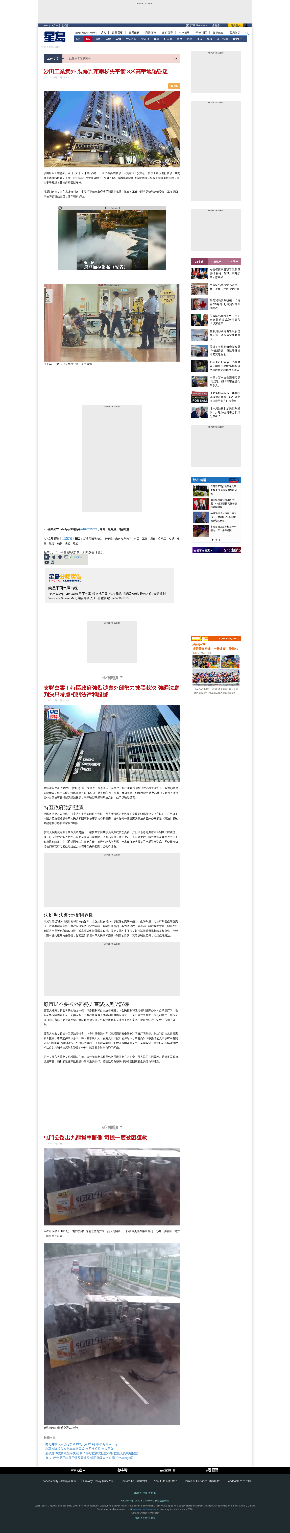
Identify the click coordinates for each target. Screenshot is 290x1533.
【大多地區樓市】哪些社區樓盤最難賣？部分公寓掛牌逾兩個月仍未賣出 (225, 397)
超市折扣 (222, 39)
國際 (98, 39)
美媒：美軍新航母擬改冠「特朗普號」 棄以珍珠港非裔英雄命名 (225, 350)
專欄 (209, 39)
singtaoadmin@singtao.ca (145, 1509)
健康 (199, 39)
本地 (118, 39)
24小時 (199, 262)
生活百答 (131, 39)
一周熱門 (216, 262)
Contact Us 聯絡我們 (133, 1481)
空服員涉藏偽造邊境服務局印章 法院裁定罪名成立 (225, 335)
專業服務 (134, 32)
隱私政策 (108, 1481)
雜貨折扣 (237, 39)
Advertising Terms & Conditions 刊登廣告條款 (145, 1500)
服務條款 (214, 1481)
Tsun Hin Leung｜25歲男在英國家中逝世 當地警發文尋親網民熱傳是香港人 (225, 366)
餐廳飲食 (218, 32)
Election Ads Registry (145, 1492)
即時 (88, 39)
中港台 (145, 39)
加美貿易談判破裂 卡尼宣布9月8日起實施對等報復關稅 (225, 304)
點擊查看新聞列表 (80, 58)
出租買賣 (167, 32)
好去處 (168, 39)
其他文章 (53, 58)
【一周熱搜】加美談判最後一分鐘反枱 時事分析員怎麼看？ (225, 412)
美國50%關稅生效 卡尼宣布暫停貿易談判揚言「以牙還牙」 (225, 319)
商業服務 (150, 32)
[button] (247, 34)
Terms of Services (196, 1481)
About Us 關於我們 (166, 1481)
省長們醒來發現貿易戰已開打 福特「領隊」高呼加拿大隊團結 (225, 273)
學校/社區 (201, 32)
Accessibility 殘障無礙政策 (59, 1481)
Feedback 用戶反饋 (239, 1481)
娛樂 (156, 39)
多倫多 (216, 25)
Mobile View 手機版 (145, 1517)
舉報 (175, 86)
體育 (179, 39)
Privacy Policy (92, 1481)
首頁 (78, 39)
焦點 (108, 39)
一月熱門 (232, 262)
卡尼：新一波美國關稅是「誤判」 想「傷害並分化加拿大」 (225, 381)
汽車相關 (184, 32)
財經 (189, 39)
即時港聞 (54, 47)
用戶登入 (236, 25)
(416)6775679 (88, 529)
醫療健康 (235, 32)
